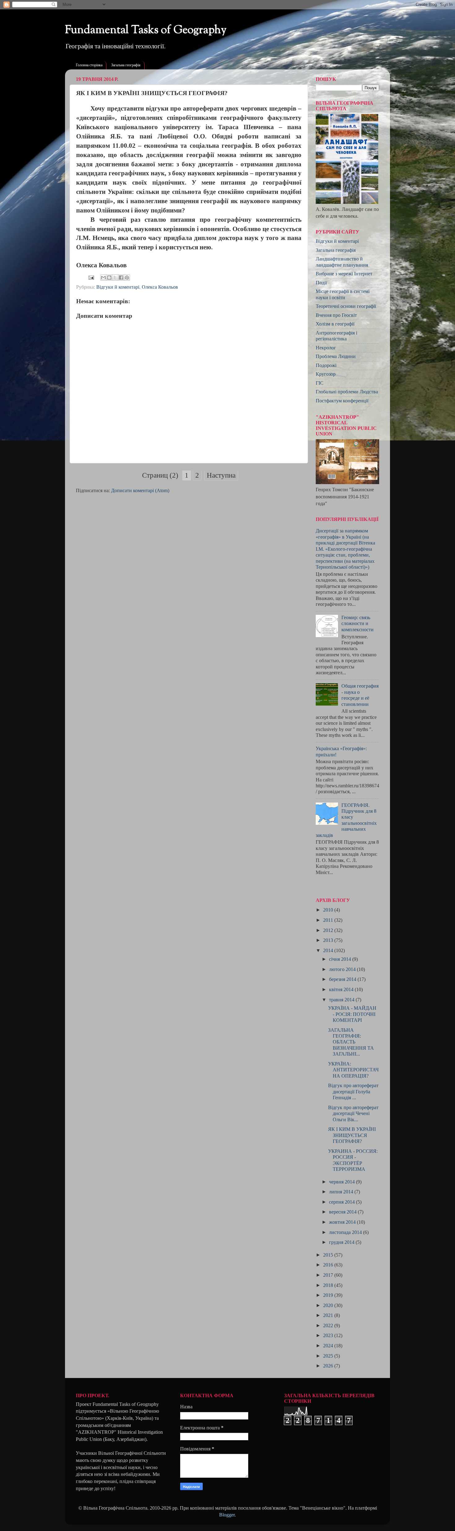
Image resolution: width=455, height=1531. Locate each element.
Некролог (326, 348)
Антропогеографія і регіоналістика (336, 336)
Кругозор (326, 374)
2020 (328, 1305)
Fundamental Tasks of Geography (146, 30)
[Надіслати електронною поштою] (103, 277)
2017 (328, 1275)
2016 (328, 1265)
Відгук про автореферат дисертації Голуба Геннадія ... (353, 1091)
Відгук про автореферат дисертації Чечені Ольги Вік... (353, 1113)
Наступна (221, 475)
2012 (328, 930)
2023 (328, 1335)
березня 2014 (343, 979)
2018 (328, 1285)
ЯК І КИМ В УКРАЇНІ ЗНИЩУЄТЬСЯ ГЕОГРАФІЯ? (352, 1135)
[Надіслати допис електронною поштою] (90, 277)
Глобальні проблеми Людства (347, 392)
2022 (328, 1325)
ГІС (319, 383)
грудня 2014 (342, 1242)
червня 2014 (342, 1182)
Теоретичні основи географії (346, 306)
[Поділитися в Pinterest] (127, 277)
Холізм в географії (335, 324)
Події (321, 283)
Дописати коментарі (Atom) (140, 490)
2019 (328, 1295)
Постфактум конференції (342, 401)
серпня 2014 (342, 1202)
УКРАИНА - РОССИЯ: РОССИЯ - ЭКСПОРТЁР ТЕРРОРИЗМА (353, 1160)
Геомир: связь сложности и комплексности (357, 623)
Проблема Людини (336, 356)
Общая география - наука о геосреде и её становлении (360, 695)
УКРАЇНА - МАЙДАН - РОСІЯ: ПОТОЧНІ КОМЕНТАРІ (352, 1014)
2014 (328, 950)
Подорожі (326, 365)
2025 (328, 1356)
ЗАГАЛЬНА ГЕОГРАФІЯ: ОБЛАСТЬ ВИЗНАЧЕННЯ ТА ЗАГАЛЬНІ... (351, 1042)
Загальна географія (126, 65)
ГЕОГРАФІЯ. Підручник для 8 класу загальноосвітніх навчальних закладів (346, 820)
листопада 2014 (346, 1232)
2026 (328, 1366)
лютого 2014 (343, 969)
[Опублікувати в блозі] (109, 277)
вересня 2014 (343, 1212)
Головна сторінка (89, 65)
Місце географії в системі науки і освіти (343, 294)
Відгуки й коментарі (117, 287)
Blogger (227, 1515)
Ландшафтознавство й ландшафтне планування (342, 262)
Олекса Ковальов (160, 287)
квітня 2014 (342, 989)
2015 (328, 1255)
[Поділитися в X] (115, 277)
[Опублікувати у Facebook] (121, 277)
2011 (328, 920)
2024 (328, 1346)
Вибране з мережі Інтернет (344, 274)
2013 (328, 940)
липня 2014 (341, 1192)
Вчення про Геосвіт (336, 315)
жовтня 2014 (343, 1222)
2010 (328, 910)
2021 (328, 1315)
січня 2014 (340, 959)
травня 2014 (342, 1000)
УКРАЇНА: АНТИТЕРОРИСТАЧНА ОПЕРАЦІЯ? (353, 1070)
